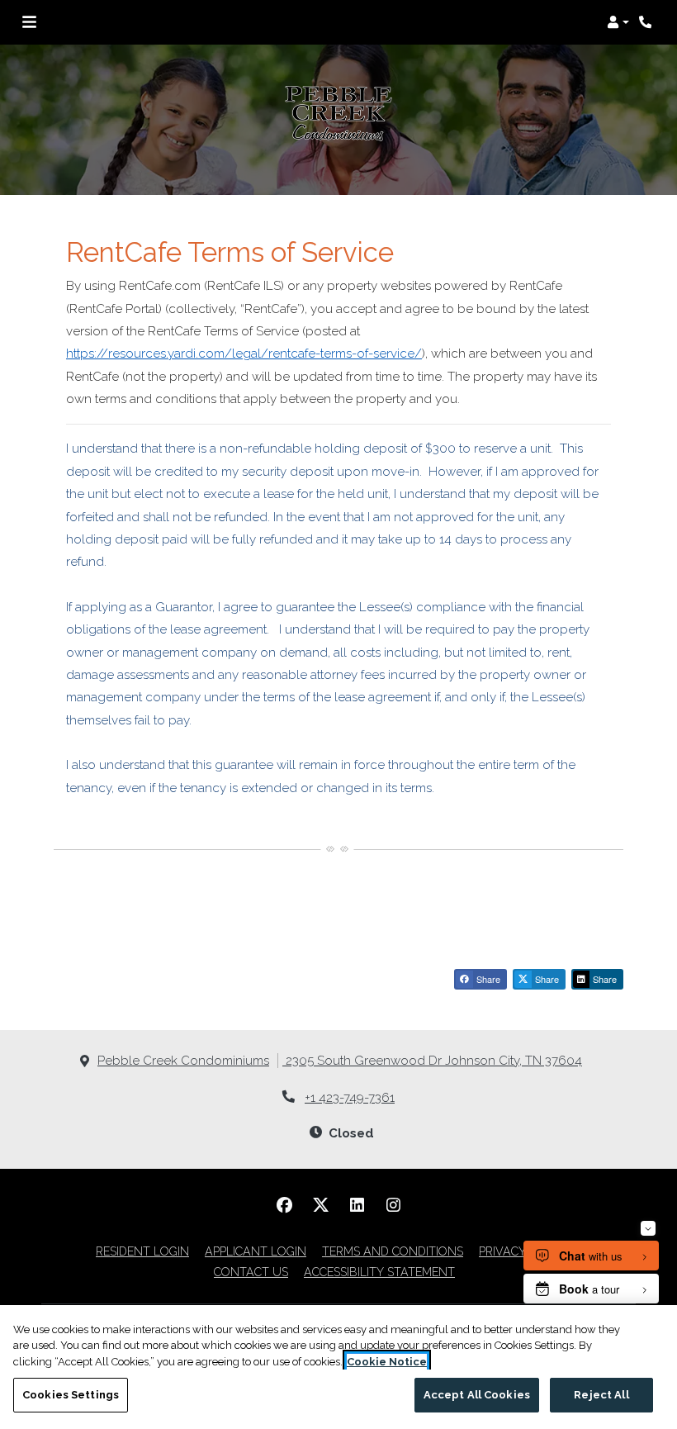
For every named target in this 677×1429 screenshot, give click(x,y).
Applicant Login (255, 1251)
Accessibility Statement (379, 1272)
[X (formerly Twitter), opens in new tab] (320, 1205)
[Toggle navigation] (29, 22)
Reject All (601, 1395)
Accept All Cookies (477, 1395)
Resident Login (142, 1251)
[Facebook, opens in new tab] (284, 1205)
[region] (338, 1367)
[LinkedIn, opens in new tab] (356, 1205)
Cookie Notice (387, 1361)
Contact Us (251, 1272)
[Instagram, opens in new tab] (393, 1205)
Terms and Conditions (392, 1251)
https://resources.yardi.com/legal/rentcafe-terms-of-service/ (244, 353)
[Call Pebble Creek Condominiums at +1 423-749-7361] (647, 22)
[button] (618, 22)
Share (487, 978)
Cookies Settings (70, 1395)
